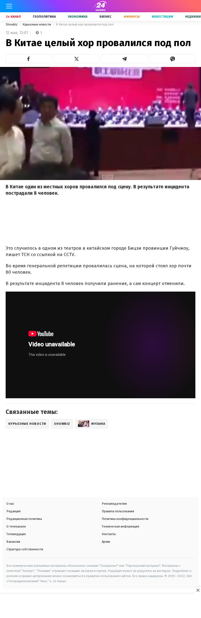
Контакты (109, 534)
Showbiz (12, 24)
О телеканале (16, 526)
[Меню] (9, 6)
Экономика (78, 16)
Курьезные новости (37, 24)
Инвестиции (162, 16)
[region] (100, 606)
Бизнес (106, 16)
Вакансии (13, 541)
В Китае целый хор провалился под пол (84, 24)
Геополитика (44, 16)
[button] (28, 58)
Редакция (13, 511)
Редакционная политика (24, 519)
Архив (106, 541)
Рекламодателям (114, 503)
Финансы (132, 16)
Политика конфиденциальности (125, 519)
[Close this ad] (197, 590)
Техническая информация (120, 526)
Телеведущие (16, 534)
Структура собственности (24, 549)
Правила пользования (118, 511)
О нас (10, 503)
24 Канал (13, 16)
